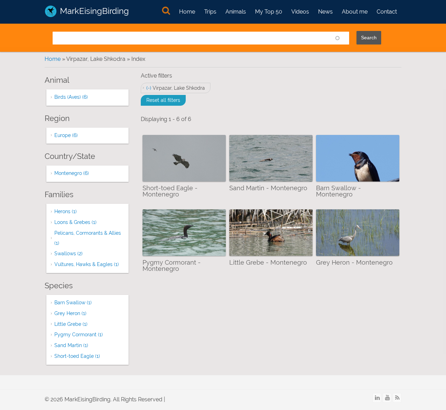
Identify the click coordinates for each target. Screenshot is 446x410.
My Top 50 (268, 11)
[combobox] (200, 38)
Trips (210, 11)
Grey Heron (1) (70, 313)
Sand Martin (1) (71, 345)
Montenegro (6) (71, 173)
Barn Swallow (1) (73, 302)
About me (355, 11)
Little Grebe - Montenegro (268, 262)
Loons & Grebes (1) (75, 222)
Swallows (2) (68, 253)
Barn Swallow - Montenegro (338, 191)
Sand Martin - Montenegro (268, 188)
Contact (387, 11)
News (325, 11)
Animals (235, 11)
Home (187, 11)
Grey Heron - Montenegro (354, 262)
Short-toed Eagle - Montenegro (170, 191)
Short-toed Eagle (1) (77, 356)
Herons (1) (65, 211)
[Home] (51, 11)
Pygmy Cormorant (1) (78, 334)
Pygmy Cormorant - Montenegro (172, 265)
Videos (300, 11)
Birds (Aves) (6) (71, 97)
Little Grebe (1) (70, 324)
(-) (149, 88)
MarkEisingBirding (94, 11)
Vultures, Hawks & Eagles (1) (86, 264)
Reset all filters (163, 100)
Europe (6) (66, 135)
